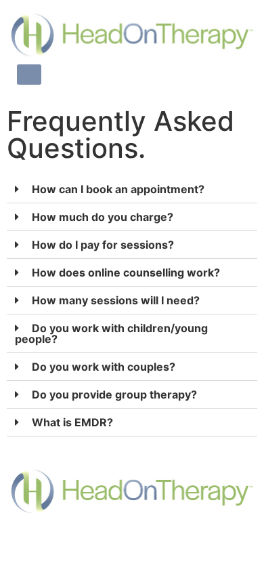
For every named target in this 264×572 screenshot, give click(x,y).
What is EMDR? (72, 422)
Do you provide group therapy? (114, 394)
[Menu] (29, 74)
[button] (132, 189)
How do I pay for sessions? (103, 244)
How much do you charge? (102, 217)
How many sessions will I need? (116, 300)
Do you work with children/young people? (111, 333)
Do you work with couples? (103, 366)
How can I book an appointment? (118, 189)
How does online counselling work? (126, 272)
